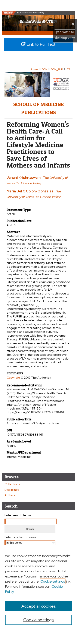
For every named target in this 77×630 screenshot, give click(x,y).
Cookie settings (52, 581)
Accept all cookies (38, 606)
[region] (38, 589)
